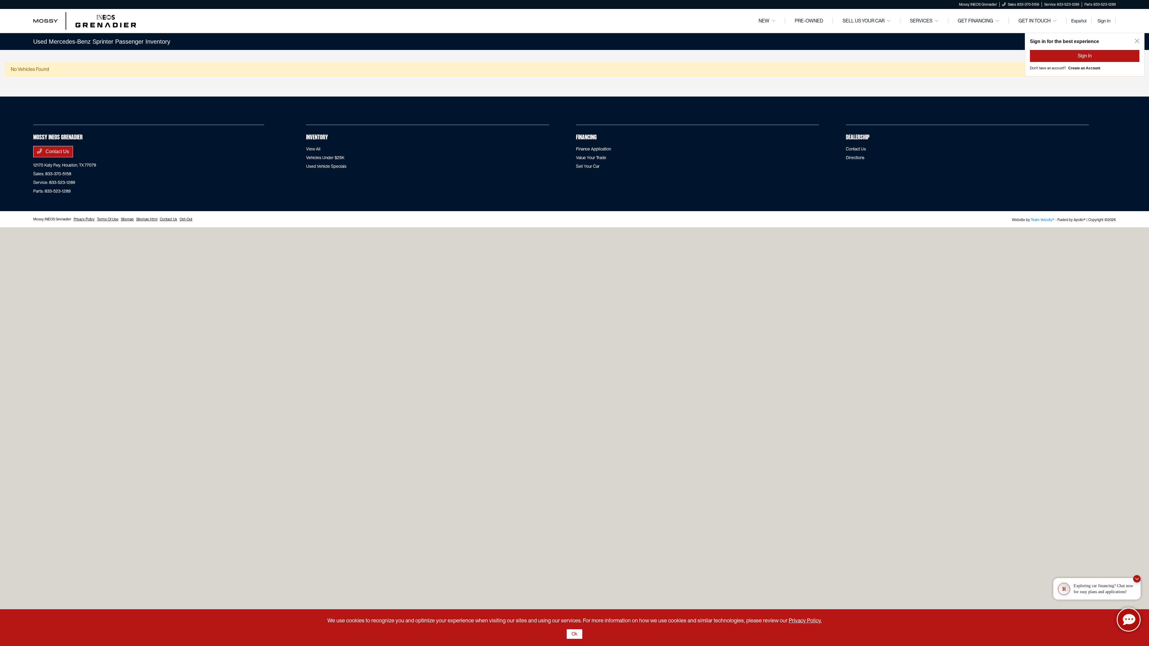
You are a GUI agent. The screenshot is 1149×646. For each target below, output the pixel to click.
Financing (586, 138)
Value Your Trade (591, 157)
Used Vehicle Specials (326, 166)
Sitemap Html (146, 219)
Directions (855, 157)
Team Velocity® (1042, 220)
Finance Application (593, 149)
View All (313, 149)
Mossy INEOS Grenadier (52, 219)
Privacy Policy (84, 219)
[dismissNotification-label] (1137, 576)
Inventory (317, 138)
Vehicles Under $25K (325, 157)
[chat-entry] (1129, 620)
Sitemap (127, 219)
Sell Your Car (588, 166)
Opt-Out (186, 219)
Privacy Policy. (805, 620)
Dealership (858, 138)
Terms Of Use (107, 219)
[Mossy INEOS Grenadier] (84, 20)
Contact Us (56, 151)
